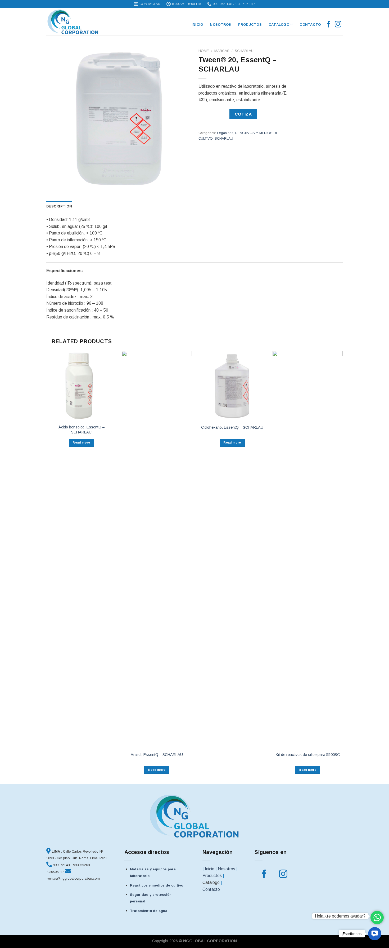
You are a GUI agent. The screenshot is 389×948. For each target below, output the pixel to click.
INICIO (197, 24)
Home (203, 51)
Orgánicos (225, 133)
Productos (250, 24)
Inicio (209, 869)
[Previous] (47, 567)
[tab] (59, 206)
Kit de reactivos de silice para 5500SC (308, 754)
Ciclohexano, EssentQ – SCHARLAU (232, 427)
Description (59, 206)
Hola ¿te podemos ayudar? (340, 916)
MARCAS (221, 51)
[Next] (342, 567)
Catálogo (279, 24)
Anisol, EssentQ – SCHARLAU (157, 754)
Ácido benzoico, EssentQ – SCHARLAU (81, 429)
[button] (374, 933)
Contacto (310, 24)
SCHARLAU (244, 51)
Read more (81, 442)
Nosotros (220, 24)
